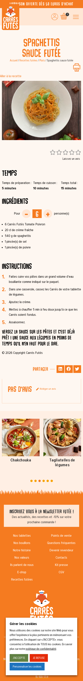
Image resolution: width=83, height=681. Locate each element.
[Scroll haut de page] (4, 29)
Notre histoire (22, 550)
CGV (61, 572)
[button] (60, 369)
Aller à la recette (10, 76)
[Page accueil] (10, 17)
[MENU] (76, 17)
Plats (42, 60)
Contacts (61, 557)
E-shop (21, 572)
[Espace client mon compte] (54, 16)
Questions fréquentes (61, 543)
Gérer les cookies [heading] (23, 624)
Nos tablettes (22, 535)
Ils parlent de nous (22, 565)
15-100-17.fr (41, 676)
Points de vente (61, 535)
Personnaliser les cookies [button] (27, 666)
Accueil (14, 60)
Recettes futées (28, 60)
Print (76, 67)
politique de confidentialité (41, 648)
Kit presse (61, 565)
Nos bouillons (21, 543)
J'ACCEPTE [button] (19, 657)
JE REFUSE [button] (39, 657)
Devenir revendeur (61, 550)
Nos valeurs (21, 557)
